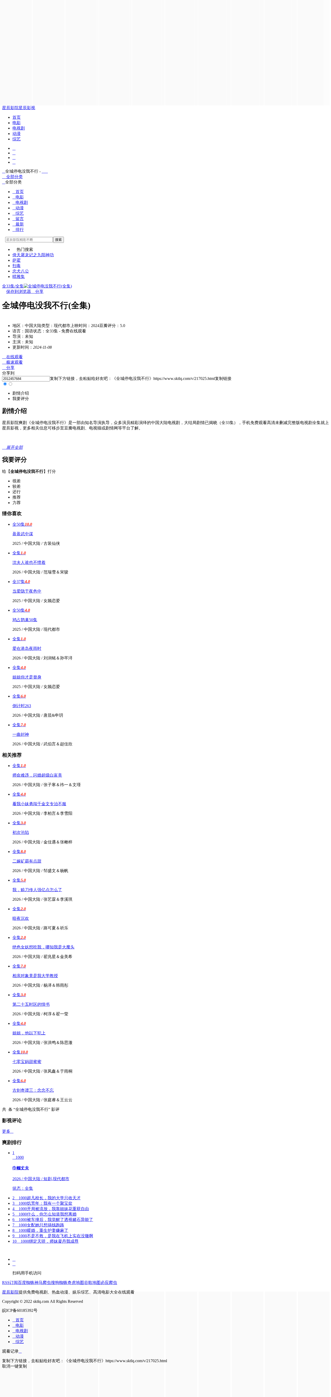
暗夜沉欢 (20, 918)
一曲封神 (20, 734)
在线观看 (12, 357)
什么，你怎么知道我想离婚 (44, 1214)
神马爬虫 (42, 1282)
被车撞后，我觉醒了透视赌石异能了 (52, 1219)
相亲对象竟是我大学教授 (35, 975)
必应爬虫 (109, 1282)
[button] (20, 393)
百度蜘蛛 (26, 1282)
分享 (37, 291)
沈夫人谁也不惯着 (29, 562)
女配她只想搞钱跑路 (38, 1225)
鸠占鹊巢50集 (24, 620)
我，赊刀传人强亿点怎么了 (37, 890)
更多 (7, 1131)
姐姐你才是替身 (26, 677)
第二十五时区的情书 (31, 1004)
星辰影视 (27, 108)
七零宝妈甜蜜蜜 (26, 1061)
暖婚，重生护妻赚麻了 (40, 1230)
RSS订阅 (10, 1282)
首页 (16, 117)
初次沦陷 (20, 832)
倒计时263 (21, 706)
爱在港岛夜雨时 (26, 648)
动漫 (16, 133)
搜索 (58, 240)
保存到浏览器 (18, 291)
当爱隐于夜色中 (26, 591)
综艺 (16, 139)
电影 (16, 123)
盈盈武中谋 (22, 534)
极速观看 (12, 362)
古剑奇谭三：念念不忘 (33, 1090)
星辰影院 (10, 108)
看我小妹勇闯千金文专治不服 (39, 804)
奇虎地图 (75, 1282)
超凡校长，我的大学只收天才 (46, 1198)
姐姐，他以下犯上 (29, 1033)
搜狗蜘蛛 (59, 1282)
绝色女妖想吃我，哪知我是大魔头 (43, 947)
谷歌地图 (92, 1282)
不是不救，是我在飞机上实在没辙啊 (52, 1236)
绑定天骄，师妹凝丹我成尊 (45, 1241)
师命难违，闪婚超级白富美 (37, 775)
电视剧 (18, 128)
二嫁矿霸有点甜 (26, 861)
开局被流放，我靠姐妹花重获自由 (50, 1209)
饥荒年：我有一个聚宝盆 (42, 1203)
